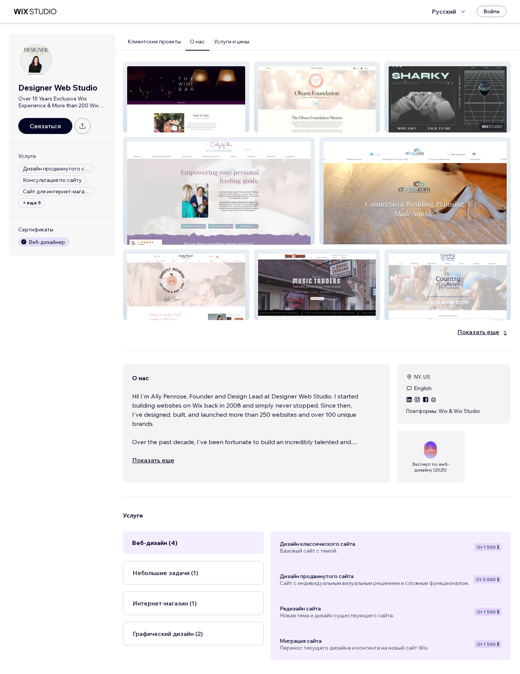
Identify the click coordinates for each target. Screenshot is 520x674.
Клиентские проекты (154, 41)
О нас (197, 41)
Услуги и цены (231, 41)
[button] (186, 97)
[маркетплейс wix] (35, 11)
